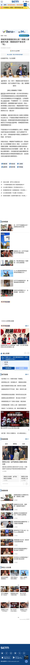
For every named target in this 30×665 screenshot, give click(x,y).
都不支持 (6, 366)
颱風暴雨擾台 (11, 5)
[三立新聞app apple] (6, 657)
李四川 (6, 364)
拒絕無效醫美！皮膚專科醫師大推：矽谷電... (14, 195)
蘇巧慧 (6, 362)
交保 (23, 444)
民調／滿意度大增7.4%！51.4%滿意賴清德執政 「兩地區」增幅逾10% (24, 578)
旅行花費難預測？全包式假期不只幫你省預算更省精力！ (4, 594)
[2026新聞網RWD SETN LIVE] (2, 1)
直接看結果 (8, 368)
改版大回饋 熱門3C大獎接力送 (11, 182)
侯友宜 (4, 120)
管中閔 (11, 122)
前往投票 (21, 368)
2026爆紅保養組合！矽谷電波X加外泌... (13, 187)
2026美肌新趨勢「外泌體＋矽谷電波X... (13, 193)
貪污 (6, 444)
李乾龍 (23, 120)
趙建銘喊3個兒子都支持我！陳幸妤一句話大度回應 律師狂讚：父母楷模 (14, 594)
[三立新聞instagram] (11, 653)
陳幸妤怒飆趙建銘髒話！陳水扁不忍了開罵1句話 (4, 578)
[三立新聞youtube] (2, 653)
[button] (23, 1)
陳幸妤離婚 (20, 5)
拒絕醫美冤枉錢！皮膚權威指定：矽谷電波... (14, 190)
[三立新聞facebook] (6, 653)
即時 (5, 5)
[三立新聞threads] (24, 653)
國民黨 (3, 93)
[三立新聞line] (15, 653)
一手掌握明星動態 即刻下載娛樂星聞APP (13, 184)
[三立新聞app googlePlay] (17, 657)
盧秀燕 (19, 98)
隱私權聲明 (4, 661)
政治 (25, 5)
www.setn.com (15, 661)
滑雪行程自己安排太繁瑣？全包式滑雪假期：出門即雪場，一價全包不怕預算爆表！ (14, 578)
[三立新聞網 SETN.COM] (1, 4)
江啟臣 (4, 101)
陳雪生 (15, 444)
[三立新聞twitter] (19, 653)
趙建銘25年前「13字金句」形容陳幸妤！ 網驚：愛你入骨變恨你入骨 (5, 610)
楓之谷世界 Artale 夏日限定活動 (10, 428)
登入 (28, 1)
